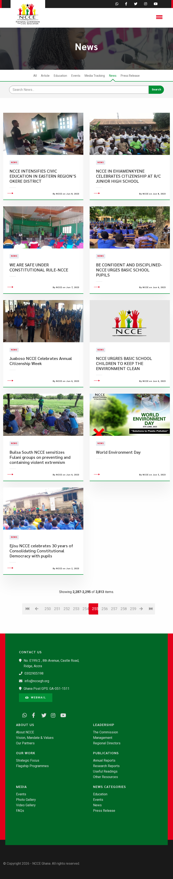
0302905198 (33, 673)
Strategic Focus (27, 760)
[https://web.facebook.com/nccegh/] (32, 714)
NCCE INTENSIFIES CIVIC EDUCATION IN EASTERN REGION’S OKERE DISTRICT (42, 176)
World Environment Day (118, 452)
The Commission (105, 732)
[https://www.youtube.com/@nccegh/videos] (61, 714)
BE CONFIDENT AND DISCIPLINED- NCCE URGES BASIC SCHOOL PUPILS (129, 270)
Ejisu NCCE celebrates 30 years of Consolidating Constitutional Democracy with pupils (41, 550)
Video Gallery (26, 805)
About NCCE (25, 732)
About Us (25, 724)
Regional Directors (106, 743)
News (112, 75)
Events (75, 75)
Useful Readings (105, 771)
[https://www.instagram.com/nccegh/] (51, 714)
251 (57, 609)
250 (48, 609)
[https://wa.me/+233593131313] (23, 714)
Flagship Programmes (32, 766)
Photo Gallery (26, 799)
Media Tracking (95, 75)
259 (133, 609)
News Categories (109, 786)
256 (104, 609)
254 (85, 609)
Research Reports (106, 766)
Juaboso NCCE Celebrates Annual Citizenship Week (40, 361)
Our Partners (25, 743)
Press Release (130, 75)
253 (76, 609)
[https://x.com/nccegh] (42, 714)
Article (45, 75)
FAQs (20, 810)
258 (123, 609)
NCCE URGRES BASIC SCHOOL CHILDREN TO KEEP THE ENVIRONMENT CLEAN (124, 363)
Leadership (103, 724)
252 (67, 609)
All (35, 75)
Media (21, 786)
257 (114, 609)
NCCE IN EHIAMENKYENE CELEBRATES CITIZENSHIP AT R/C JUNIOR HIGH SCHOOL (128, 176)
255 (95, 609)
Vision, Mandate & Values (35, 737)
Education (60, 75)
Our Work (25, 753)
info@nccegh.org (36, 681)
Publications (106, 753)
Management (102, 737)
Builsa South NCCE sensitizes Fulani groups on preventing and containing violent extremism (39, 457)
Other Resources (105, 777)
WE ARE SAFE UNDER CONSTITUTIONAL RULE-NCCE (38, 267)
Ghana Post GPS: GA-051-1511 (46, 689)
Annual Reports (104, 760)
